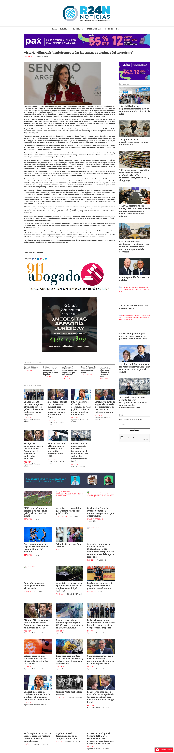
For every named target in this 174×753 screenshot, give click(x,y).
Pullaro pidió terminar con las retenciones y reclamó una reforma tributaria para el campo (37, 737)
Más (117, 29)
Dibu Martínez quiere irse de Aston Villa (133, 306)
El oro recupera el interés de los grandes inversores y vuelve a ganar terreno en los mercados (69, 660)
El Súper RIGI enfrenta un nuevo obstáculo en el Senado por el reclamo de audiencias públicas (33, 451)
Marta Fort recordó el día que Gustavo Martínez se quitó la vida (88, 370)
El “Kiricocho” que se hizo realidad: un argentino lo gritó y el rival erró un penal (50, 371)
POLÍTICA (28, 57)
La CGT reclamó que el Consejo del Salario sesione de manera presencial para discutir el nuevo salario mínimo (100, 738)
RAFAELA (63, 29)
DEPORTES (28, 371)
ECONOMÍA (109, 29)
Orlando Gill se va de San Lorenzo (31, 368)
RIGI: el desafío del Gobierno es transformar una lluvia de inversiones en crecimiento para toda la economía (134, 246)
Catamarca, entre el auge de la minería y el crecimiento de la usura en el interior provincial (105, 407)
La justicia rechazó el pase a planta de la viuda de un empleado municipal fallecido (69, 587)
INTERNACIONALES (93, 29)
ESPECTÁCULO (86, 375)
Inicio (54, 29)
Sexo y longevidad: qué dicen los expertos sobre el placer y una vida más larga (133, 336)
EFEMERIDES (61, 698)
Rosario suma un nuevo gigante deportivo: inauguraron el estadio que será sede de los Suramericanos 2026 (79, 452)
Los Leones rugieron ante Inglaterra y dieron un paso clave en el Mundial (105, 372)
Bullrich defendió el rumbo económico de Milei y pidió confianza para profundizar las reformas (81, 408)
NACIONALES (78, 29)
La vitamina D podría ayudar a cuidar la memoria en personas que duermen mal (69, 371)
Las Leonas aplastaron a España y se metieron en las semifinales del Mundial (36, 548)
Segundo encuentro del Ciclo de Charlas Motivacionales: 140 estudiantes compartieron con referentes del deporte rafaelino (100, 550)
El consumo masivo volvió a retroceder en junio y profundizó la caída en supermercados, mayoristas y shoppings (134, 175)
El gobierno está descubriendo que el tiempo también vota (66, 736)
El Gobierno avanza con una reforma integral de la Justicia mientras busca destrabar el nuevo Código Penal (57, 409)
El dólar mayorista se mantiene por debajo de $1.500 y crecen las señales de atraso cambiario (69, 624)
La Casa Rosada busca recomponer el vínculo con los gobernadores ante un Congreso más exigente (33, 408)
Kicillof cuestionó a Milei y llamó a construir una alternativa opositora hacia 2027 (57, 449)
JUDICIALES (60, 594)
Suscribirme (134, 430)
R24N (121, 415)
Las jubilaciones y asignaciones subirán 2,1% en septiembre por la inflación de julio (134, 110)
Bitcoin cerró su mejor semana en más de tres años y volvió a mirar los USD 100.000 (36, 660)
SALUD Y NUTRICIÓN (66, 378)
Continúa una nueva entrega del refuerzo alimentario (34, 585)
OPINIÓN (59, 742)
